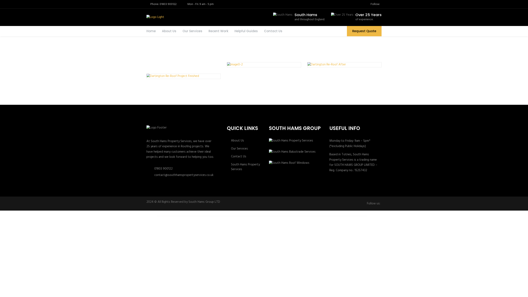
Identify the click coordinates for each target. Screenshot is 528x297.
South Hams (306, 14)
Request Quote (364, 31)
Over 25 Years (368, 14)
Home (151, 31)
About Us (169, 31)
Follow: (375, 4)
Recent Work (218, 31)
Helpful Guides (246, 31)
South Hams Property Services (245, 167)
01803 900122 (163, 168)
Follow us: (373, 203)
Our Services (192, 31)
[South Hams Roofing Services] (154, 17)
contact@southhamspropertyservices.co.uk (183, 175)
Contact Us (273, 31)
